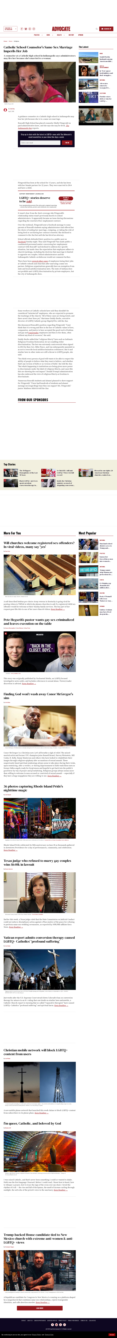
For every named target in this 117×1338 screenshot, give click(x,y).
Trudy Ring (12, 108)
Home (5, 41)
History (71, 35)
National (102, 80)
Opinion (80, 35)
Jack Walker (7, 1058)
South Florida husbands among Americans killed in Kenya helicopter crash (106, 61)
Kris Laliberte (65, 840)
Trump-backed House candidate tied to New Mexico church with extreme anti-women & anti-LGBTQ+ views (38, 1238)
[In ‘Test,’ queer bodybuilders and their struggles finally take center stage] (88, 71)
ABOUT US (30, 1320)
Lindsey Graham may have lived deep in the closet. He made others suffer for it (106, 615)
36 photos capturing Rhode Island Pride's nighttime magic (33, 788)
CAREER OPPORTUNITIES (40, 1320)
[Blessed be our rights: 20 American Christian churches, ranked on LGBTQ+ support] (86, 473)
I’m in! (67, 143)
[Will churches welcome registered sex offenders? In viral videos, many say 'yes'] (40, 575)
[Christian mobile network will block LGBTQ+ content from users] (40, 1082)
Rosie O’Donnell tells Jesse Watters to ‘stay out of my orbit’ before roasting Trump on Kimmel (106, 602)
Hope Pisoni (27, 628)
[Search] (97, 29)
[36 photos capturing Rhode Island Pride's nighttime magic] (40, 818)
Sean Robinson (20, 628)
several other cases (40, 261)
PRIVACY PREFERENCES (73, 1320)
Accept (112, 1334)
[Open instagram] (33, 28)
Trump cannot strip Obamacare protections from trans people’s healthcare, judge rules (106, 575)
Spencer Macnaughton (10, 628)
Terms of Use (49, 1335)
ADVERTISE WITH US (52, 1320)
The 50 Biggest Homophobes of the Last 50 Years (28, 472)
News (48, 35)
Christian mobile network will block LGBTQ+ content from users (36, 1052)
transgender (33, 332)
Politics (36, 35)
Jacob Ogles (7, 946)
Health (59, 35)
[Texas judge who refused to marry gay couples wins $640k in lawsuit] (40, 892)
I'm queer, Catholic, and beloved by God (32, 1123)
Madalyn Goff (8, 1128)
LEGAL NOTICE (92, 1320)
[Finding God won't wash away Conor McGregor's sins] (40, 726)
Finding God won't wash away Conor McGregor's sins (38, 696)
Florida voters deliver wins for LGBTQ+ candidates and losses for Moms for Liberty (106, 102)
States (102, 580)
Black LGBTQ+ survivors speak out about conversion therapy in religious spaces (28, 484)
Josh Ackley (7, 702)
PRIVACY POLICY (62, 1320)
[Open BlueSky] (25, 28)
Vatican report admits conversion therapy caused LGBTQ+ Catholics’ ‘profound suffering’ (39, 939)
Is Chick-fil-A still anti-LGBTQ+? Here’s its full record (65, 472)
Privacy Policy (36, 1335)
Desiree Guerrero (9, 869)
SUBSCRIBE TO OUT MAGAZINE (8, 28)
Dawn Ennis (7, 551)
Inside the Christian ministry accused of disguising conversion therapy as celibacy (65, 484)
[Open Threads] (29, 28)
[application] (96, 115)
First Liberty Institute (37, 914)
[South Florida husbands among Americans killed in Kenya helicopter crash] (88, 57)
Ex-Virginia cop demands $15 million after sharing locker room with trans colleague (106, 588)
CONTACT (23, 1320)
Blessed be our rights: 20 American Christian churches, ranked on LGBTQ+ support (104, 473)
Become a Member (66, 198)
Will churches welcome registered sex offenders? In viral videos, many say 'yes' (39, 545)
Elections (103, 93)
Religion (16, 41)
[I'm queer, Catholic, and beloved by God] (40, 1151)
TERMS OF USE (83, 1320)
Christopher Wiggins (9, 1247)
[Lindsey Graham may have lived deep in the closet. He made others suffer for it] (88, 610)
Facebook (22, 241)
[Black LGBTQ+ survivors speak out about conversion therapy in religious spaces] (11, 483)
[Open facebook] (21, 28)
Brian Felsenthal (56, 840)
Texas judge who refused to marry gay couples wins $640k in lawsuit (37, 862)
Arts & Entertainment (104, 66)
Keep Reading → (58, 609)
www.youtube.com (15, 673)
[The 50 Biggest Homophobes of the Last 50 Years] (11, 473)
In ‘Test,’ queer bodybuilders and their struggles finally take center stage (106, 75)
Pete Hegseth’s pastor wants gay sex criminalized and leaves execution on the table (39, 621)
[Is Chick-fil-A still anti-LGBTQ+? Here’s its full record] (48, 473)
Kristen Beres (48, 840)
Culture (102, 593)
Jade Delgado (8, 794)
